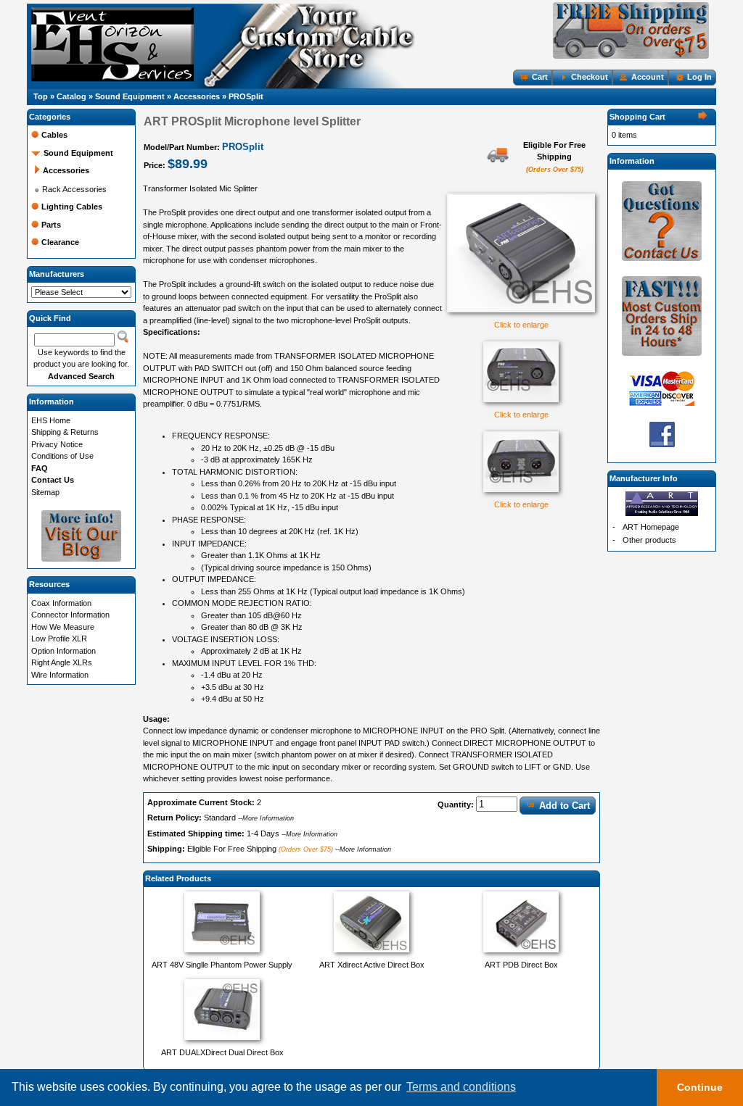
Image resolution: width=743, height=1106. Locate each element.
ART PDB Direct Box (521, 964)
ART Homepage (651, 527)
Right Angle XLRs (61, 662)
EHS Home (50, 420)
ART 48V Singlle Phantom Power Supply (222, 964)
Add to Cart (564, 805)
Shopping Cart (637, 116)
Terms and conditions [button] (461, 1087)
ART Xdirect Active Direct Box (371, 964)
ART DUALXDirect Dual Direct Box (222, 1052)
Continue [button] (700, 1087)
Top (40, 96)
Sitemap (45, 492)
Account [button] (647, 76)
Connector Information (70, 614)
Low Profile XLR (59, 638)
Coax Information (61, 603)
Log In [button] (699, 76)
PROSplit (246, 96)
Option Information (63, 650)
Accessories (196, 96)
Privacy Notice (57, 444)
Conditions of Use (62, 456)
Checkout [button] (589, 76)
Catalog (71, 96)
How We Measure (62, 627)
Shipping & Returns (65, 432)
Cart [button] (540, 76)
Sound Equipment (130, 96)
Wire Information (60, 674)
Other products (649, 540)
